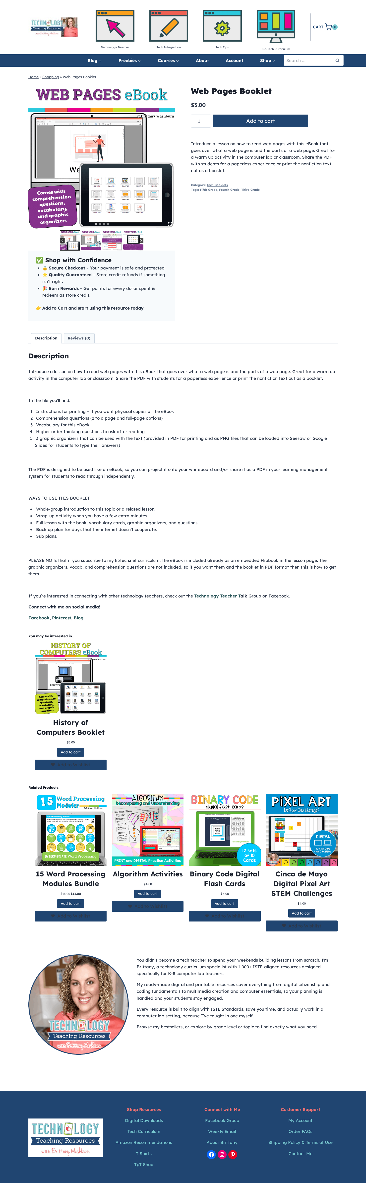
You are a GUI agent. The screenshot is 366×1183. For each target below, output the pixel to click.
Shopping (50, 77)
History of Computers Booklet (71, 727)
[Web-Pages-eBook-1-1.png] (101, 155)
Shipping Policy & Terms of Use (300, 1142)
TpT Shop (143, 1164)
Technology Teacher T (217, 595)
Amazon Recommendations (144, 1142)
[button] (70, 240)
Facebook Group (222, 1120)
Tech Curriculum (143, 1131)
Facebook (39, 617)
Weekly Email (222, 1131)
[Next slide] (141, 240)
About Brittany (222, 1142)
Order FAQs (300, 1131)
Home (33, 77)
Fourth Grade (229, 190)
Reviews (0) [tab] (79, 338)
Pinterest (61, 617)
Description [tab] (46, 338)
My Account (300, 1120)
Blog (78, 617)
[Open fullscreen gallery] (170, 224)
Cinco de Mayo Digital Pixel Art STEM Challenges (301, 883)
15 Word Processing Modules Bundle (71, 878)
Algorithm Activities (148, 873)
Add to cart (260, 121)
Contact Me (300, 1153)
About (202, 60)
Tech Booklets (217, 185)
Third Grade (250, 190)
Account (234, 60)
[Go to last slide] (62, 240)
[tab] (96, 224)
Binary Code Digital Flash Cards (225, 878)
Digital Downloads (144, 1120)
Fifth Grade (208, 190)
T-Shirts (144, 1153)
